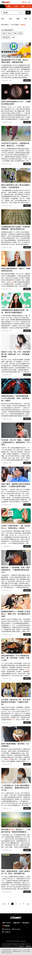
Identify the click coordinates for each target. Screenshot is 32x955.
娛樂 (18, 18)
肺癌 (20, 33)
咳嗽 (15, 33)
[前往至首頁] (6, 2)
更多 (13, 37)
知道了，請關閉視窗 (26, 946)
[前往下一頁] (24, 904)
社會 (10, 18)
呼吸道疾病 (5, 37)
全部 (2, 18)
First (4, 904)
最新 (9, 6)
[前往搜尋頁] (29, 2)
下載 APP (24, 2)
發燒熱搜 (7, 925)
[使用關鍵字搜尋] (28, 12)
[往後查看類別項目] (28, 6)
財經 (25, 18)
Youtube (17, 929)
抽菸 (9, 33)
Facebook (7, 929)
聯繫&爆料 (16, 922)
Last (28, 904)
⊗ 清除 (21, 12)
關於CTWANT (6, 922)
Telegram (7, 932)
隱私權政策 (5, 951)
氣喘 (3, 33)
